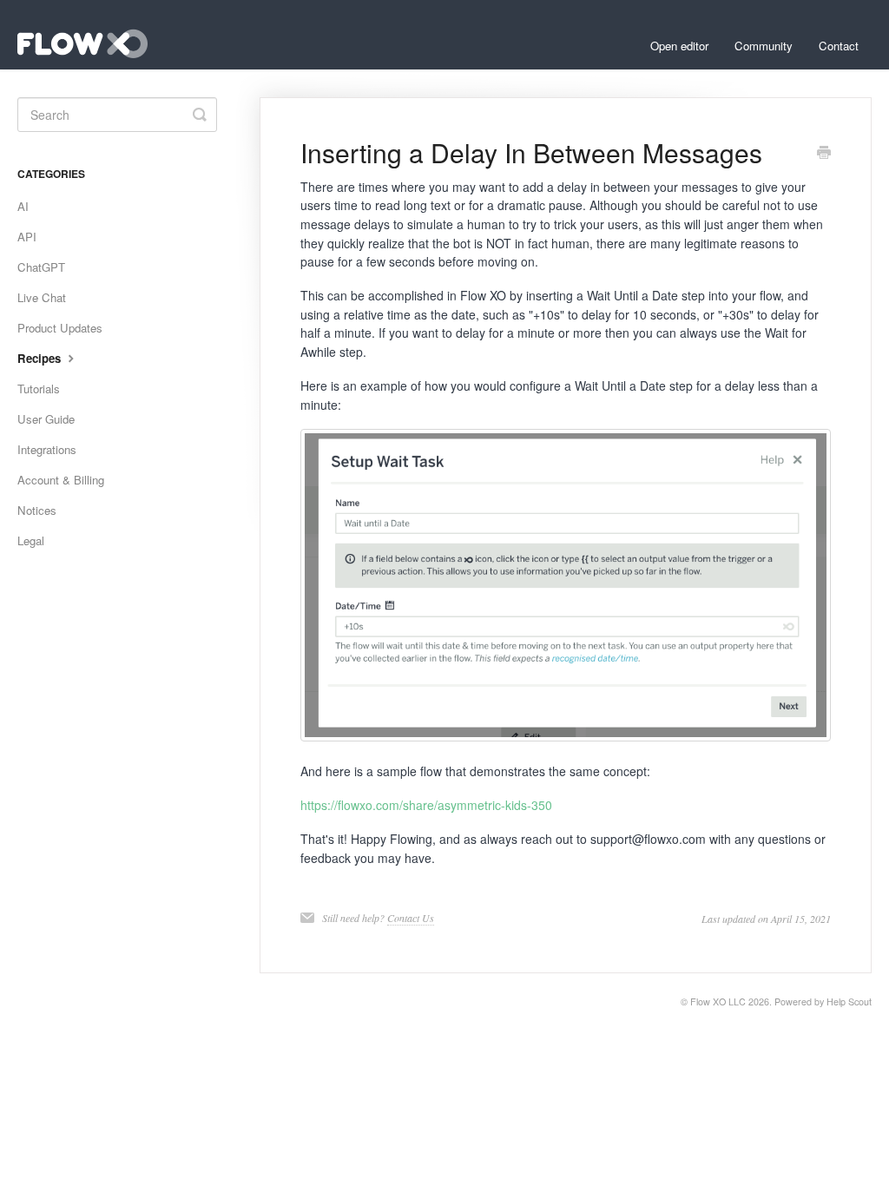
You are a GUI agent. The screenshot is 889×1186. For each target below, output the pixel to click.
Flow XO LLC (718, 1001)
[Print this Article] (824, 153)
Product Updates (59, 328)
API (26, 236)
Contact (839, 45)
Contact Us (410, 918)
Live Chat (41, 297)
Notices (36, 510)
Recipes (40, 358)
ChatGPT (41, 267)
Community (763, 45)
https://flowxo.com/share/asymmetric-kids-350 (426, 805)
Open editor (679, 45)
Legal (30, 540)
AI (23, 206)
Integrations (46, 449)
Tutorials (38, 388)
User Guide (46, 419)
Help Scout (849, 1001)
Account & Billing (60, 479)
